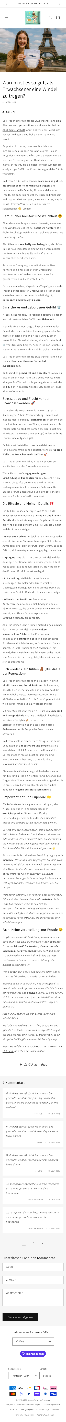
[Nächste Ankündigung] (59, 3)
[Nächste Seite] (42, 1243)
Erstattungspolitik (51, 1404)
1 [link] (24, 1243)
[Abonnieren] (50, 1342)
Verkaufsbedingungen (24, 1415)
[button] (6, 17)
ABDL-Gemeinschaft (14, 129)
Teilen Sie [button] (11, 112)
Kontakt (13, 1409)
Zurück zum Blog (35, 1064)
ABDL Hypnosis (29, 1400)
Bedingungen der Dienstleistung (34, 1409)
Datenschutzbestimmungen (28, 1404)
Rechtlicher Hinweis (45, 1415)
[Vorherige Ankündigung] (6, 3)
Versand (55, 1409)
